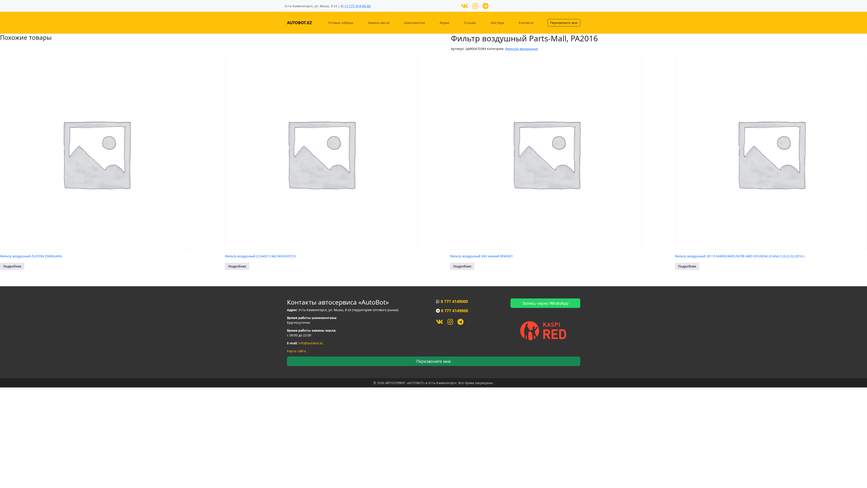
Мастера (497, 23)
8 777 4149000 (454, 301)
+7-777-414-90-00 (357, 6)
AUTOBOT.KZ (299, 22)
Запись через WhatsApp (545, 303)
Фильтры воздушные (521, 49)
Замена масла (378, 23)
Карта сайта (296, 351)
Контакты (526, 23)
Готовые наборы (340, 23)
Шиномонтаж (414, 23)
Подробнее (12, 266)
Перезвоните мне (564, 23)
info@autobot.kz (310, 343)
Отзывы (470, 23)
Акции (444, 23)
